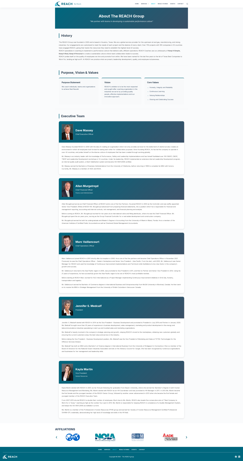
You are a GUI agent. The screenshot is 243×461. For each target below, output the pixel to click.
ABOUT (153, 3)
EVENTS (172, 3)
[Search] (187, 4)
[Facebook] (236, 457)
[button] (56, 437)
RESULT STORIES (163, 3)
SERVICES (144, 3)
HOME (137, 3)
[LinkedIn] (239, 457)
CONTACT (180, 3)
